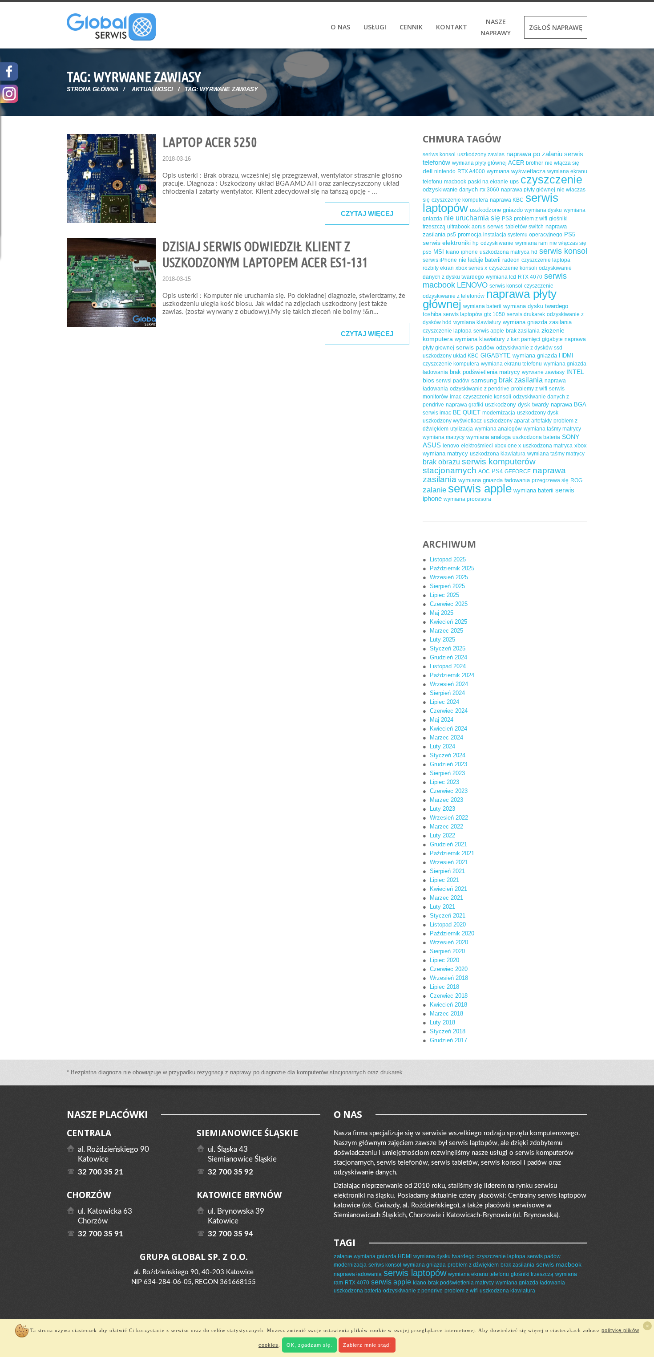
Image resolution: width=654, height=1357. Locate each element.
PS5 (569, 234)
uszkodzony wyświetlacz (452, 421)
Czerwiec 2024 (449, 710)
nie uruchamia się (472, 218)
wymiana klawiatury (477, 322)
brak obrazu (441, 462)
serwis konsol (563, 251)
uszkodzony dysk (537, 413)
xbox (580, 445)
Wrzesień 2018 (449, 978)
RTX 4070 (530, 277)
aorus (478, 226)
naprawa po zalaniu (534, 154)
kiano (452, 252)
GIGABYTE (495, 355)
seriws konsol (439, 154)
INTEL (575, 371)
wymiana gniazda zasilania (537, 322)
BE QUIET (466, 412)
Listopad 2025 (448, 559)
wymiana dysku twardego (535, 306)
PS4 (497, 471)
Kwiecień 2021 (448, 889)
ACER (516, 162)
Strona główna (92, 89)
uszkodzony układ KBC (451, 356)
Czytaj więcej (367, 213)
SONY (570, 436)
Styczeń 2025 (447, 648)
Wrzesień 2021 (449, 862)
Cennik (411, 27)
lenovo (451, 446)
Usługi (374, 27)
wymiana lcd (501, 277)
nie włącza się (562, 163)
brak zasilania (523, 331)
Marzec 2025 (446, 630)
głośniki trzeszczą (532, 1274)
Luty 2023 (442, 808)
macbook (455, 182)
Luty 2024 (442, 746)
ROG (576, 480)
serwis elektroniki (447, 242)
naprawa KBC (507, 200)
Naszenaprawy (495, 27)
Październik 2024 (452, 675)
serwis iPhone (440, 260)
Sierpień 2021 (447, 871)
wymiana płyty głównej (479, 163)
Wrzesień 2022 (449, 817)
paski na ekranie (488, 182)
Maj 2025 (441, 612)
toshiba (432, 314)
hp (475, 243)
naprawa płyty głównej (528, 190)
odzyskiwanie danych (450, 189)
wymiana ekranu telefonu (511, 364)
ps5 (451, 235)
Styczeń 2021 (447, 915)
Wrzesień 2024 (449, 684)
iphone (469, 252)
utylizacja (461, 429)
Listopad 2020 (448, 924)
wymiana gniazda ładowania (494, 480)
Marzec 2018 (446, 1013)
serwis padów (475, 347)
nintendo (445, 171)
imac (455, 397)
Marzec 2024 (446, 737)
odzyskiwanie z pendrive (479, 389)
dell (427, 171)
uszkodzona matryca (504, 252)
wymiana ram (531, 243)
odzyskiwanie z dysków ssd (529, 348)
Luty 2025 (442, 639)
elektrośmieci (477, 446)
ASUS (432, 445)
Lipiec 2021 (444, 880)
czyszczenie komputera (460, 200)
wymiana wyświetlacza (516, 171)
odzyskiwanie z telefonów (453, 296)
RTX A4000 (471, 171)
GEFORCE (518, 471)
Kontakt (451, 27)
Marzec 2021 (446, 897)
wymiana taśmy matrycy (552, 429)
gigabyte (552, 339)
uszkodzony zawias (481, 154)
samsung (484, 380)
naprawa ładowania (358, 1274)
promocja (469, 234)
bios (428, 380)
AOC (484, 471)
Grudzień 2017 (448, 1040)
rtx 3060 (489, 190)
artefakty (541, 421)
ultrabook (458, 226)
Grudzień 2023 (448, 764)
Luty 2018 (442, 1022)
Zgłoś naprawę (555, 27)
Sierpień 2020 (447, 951)
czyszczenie (551, 179)
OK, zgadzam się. (309, 1345)
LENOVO (472, 285)
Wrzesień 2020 (449, 942)
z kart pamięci (523, 339)
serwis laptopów (462, 314)
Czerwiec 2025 (449, 604)
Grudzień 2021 (448, 844)
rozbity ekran (438, 268)
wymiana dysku (543, 210)
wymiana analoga (488, 437)
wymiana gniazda (424, 1265)
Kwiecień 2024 (448, 728)
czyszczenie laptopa (545, 260)
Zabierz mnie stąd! (367, 1345)
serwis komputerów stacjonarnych (479, 466)
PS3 (507, 218)
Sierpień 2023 (447, 773)
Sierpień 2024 (447, 693)
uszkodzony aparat (506, 421)
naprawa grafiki (464, 405)
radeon (511, 260)
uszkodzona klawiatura (497, 454)
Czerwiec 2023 (449, 791)
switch (536, 226)
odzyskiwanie (496, 243)
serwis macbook (558, 1264)
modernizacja (498, 413)
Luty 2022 (442, 835)
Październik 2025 (452, 568)
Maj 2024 (441, 719)
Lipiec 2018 (444, 986)
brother (534, 163)
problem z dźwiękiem (473, 1265)
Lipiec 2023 (444, 782)
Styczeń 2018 (447, 1031)
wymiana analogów (498, 429)
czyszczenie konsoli (513, 268)
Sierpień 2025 (447, 586)
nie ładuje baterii (480, 259)
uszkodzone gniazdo (496, 210)
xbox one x (508, 446)
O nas (340, 27)
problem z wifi (530, 218)
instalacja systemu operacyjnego (522, 235)
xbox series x (471, 268)
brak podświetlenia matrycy (485, 372)
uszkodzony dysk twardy (517, 404)
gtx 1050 (494, 314)
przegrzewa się (550, 480)
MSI (438, 251)
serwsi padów (452, 381)
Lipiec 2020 (444, 960)
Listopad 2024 (448, 666)
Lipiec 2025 (444, 595)
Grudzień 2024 (448, 657)
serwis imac (437, 413)
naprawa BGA (568, 404)
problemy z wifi (529, 389)
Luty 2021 (442, 906)
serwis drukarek (526, 314)
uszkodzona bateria (536, 437)
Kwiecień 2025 (448, 621)
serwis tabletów (507, 226)
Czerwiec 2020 (449, 969)
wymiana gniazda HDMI (543, 355)
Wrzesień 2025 (449, 577)
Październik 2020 (452, 933)
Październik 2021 (452, 853)
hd (534, 252)
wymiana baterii (482, 306)
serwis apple (488, 331)
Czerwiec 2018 (449, 995)
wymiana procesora (467, 499)
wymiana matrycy (443, 437)
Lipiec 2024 (444, 702)
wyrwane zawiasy (543, 372)
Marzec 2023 (446, 799)
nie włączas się (567, 243)
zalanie (434, 490)
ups (514, 182)
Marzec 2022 (446, 826)
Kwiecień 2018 (448, 1004)
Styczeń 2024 (447, 755)
